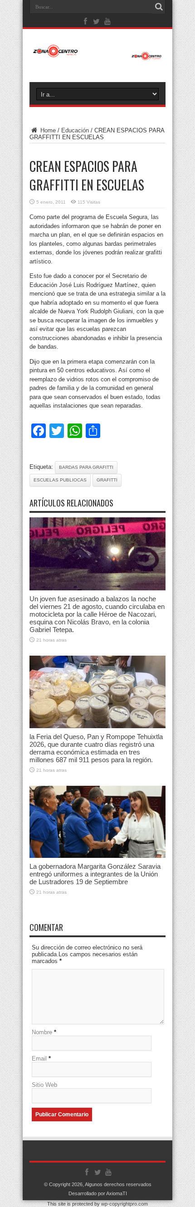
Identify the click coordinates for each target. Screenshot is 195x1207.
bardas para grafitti (86, 467)
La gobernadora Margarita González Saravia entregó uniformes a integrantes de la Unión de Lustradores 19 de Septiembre (95, 874)
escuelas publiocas (60, 479)
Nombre (42, 1032)
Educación (75, 130)
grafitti (107, 479)
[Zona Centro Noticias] (97, 56)
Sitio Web (44, 1084)
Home (47, 130)
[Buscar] (159, 7)
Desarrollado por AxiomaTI (97, 1193)
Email (39, 1058)
